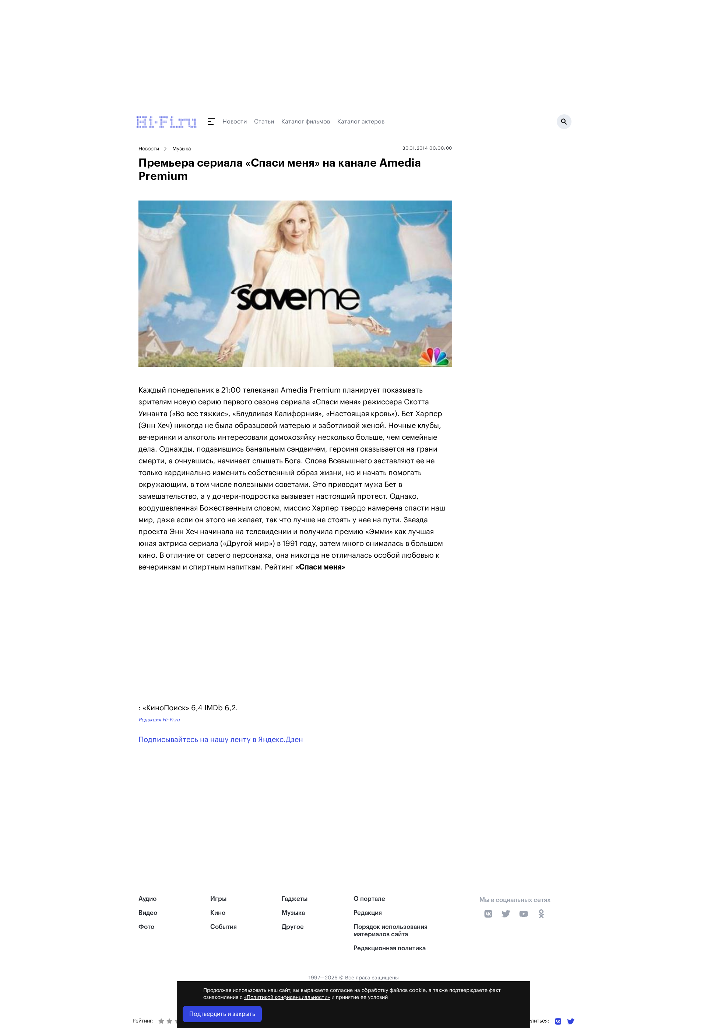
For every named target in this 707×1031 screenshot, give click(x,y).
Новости (234, 122)
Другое (293, 927)
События (223, 927)
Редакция (368, 913)
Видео (147, 913)
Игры (218, 899)
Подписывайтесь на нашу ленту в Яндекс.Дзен (220, 739)
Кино (217, 913)
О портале (369, 899)
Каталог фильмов (305, 122)
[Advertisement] (295, 639)
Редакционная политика (390, 948)
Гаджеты (294, 899)
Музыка (181, 148)
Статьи (264, 122)
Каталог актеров (360, 122)
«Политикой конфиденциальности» (287, 997)
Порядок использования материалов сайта (391, 930)
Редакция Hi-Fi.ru (159, 719)
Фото (146, 927)
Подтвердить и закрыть (222, 1014)
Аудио (147, 899)
